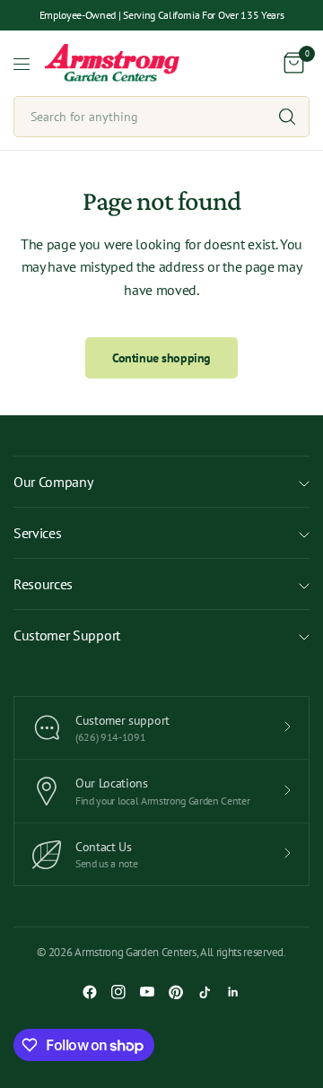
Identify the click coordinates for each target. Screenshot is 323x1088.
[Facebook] (89, 992)
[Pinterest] (176, 992)
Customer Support (66, 635)
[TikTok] (204, 992)
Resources (43, 584)
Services (37, 533)
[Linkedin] (233, 992)
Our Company (52, 482)
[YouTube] (147, 992)
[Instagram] (118, 992)
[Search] (287, 116)
